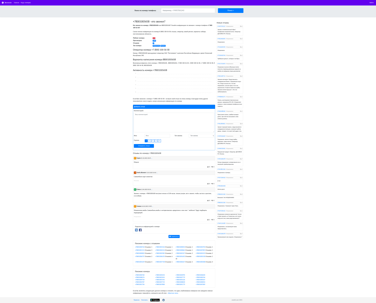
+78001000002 (139, 253)
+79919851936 (221, 169)
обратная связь (173, 293)
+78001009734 (139, 280)
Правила (136, 300)
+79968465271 (221, 97)
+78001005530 (200, 256)
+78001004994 (180, 275)
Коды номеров (26, 3)
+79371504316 (221, 177)
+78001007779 (180, 277)
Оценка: (136, 140)
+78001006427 (180, 262)
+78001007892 (200, 250)
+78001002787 (139, 282)
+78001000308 (200, 262)
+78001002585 (160, 253)
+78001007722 (160, 282)
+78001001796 (139, 284)
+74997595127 (221, 26)
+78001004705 (200, 247)
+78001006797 (139, 256)
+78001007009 (200, 284)
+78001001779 (180, 284)
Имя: (135, 136)
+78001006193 (160, 256)
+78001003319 (200, 253)
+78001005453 (160, 275)
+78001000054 (180, 247)
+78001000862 (180, 250)
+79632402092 (221, 39)
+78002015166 (221, 194)
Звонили (8, 3)
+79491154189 (221, 223)
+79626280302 (221, 111)
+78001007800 (160, 284)
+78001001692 (180, 256)
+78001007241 (160, 280)
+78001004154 (160, 250)
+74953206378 (221, 159)
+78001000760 (139, 275)
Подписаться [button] (175, 236)
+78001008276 (139, 277)
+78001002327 (180, 253)
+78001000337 (200, 280)
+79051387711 (221, 76)
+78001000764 (139, 247)
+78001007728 (160, 262)
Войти (372, 3)
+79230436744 (221, 55)
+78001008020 (180, 282)
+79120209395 (221, 47)
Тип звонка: (178, 136)
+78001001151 (139, 250)
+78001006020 (200, 275)
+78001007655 (160, 277)
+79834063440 (221, 186)
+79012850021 (221, 123)
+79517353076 (221, 63)
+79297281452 (221, 211)
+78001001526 (160, 247)
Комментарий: (139, 111)
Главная (16, 3)
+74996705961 (221, 148)
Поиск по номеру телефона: (145, 11)
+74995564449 (221, 136)
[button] (231, 10)
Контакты (144, 300)
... (151, 158)
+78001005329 (139, 262)
